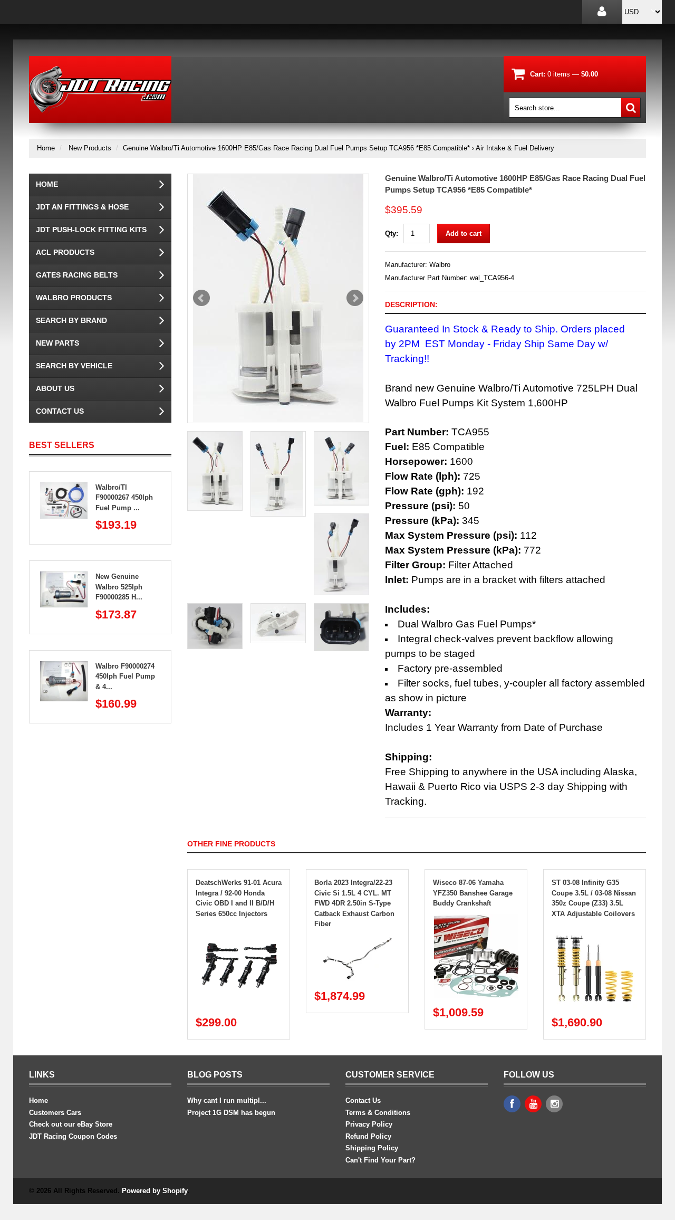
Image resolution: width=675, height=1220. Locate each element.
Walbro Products (74, 297)
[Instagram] (554, 1103)
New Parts (57, 343)
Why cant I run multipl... (226, 1100)
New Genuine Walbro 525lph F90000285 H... (118, 587)
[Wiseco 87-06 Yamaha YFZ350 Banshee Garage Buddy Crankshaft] (476, 919)
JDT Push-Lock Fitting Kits (91, 229)
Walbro (439, 265)
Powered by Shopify (154, 1191)
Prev (201, 298)
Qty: (391, 233)
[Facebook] (512, 1103)
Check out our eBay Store (70, 1124)
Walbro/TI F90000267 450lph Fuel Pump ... (124, 497)
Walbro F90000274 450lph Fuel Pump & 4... (125, 676)
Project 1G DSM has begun (231, 1113)
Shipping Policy (371, 1148)
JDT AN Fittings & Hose (82, 207)
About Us (55, 388)
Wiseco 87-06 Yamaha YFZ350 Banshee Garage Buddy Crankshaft (473, 893)
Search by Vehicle (74, 365)
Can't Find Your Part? (380, 1160)
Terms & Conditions (377, 1113)
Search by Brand (71, 320)
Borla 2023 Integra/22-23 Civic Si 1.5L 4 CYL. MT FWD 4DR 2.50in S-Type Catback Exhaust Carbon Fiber (354, 903)
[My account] (602, 12)
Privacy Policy (368, 1124)
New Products (90, 148)
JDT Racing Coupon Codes (73, 1136)
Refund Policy (368, 1136)
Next (354, 298)
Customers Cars (55, 1113)
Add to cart (463, 233)
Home (46, 148)
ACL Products (65, 252)
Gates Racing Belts (77, 275)
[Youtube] (533, 1103)
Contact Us (60, 411)
